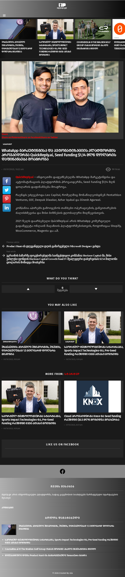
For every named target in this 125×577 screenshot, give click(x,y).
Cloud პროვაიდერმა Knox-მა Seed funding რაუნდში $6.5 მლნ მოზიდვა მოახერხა (92, 417)
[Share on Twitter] (7, 190)
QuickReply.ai (25, 177)
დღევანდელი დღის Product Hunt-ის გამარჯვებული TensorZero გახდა (46, 555)
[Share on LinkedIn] (7, 208)
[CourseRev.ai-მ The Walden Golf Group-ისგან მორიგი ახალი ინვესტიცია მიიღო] (93, 29)
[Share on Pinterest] (7, 199)
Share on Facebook (31, 137)
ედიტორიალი (9, 342)
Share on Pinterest (11, 137)
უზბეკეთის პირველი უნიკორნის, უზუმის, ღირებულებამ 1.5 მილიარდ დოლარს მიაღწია (31, 350)
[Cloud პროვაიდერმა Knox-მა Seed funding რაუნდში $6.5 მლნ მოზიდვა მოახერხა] (93, 396)
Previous (1, 38)
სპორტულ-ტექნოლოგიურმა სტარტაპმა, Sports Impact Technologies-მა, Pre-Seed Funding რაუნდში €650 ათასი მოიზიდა (55, 48)
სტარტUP (69, 342)
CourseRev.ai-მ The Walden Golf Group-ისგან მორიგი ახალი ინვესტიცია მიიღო (93, 45)
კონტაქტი (8, 507)
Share (5, 134)
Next (123, 38)
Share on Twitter (49, 137)
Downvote (96, 289)
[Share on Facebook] (7, 181)
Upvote (28, 289)
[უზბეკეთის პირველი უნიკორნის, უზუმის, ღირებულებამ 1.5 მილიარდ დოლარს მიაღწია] (18, 29)
